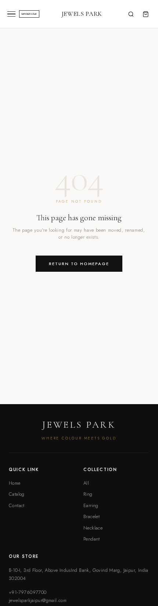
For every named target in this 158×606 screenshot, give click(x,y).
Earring (90, 505)
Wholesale (29, 14)
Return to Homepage (79, 264)
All (86, 483)
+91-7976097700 (27, 592)
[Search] (130, 14)
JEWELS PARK (81, 14)
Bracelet (91, 516)
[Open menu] (11, 14)
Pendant (91, 538)
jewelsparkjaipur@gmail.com (38, 600)
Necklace (93, 527)
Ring (88, 494)
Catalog (17, 494)
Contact (17, 505)
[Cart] (145, 14)
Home (15, 483)
